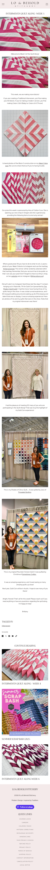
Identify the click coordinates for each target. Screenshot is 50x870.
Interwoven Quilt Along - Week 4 (21, 684)
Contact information (25, 858)
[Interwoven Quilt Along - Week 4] (25, 664)
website (14, 276)
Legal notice (25, 865)
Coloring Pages (25, 826)
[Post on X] (6, 636)
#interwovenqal (9, 269)
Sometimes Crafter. (29, 574)
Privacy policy (25, 847)
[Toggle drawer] (3, 4)
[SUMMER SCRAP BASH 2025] (25, 712)
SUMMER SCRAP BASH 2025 (16, 739)
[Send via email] (12, 636)
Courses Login (25, 819)
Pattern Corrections (25, 829)
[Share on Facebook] (2, 636)
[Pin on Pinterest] (9, 636)
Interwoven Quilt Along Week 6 (21, 779)
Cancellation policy (25, 861)
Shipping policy (25, 854)
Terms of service (25, 851)
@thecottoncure (37, 276)
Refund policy (25, 844)
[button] (16, 636)
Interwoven (6, 626)
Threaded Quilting (24, 492)
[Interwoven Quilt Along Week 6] (25, 760)
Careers (25, 822)
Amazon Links (25, 836)
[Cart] (47, 4)
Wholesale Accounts (25, 833)
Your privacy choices (25, 840)
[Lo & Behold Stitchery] (25, 4)
